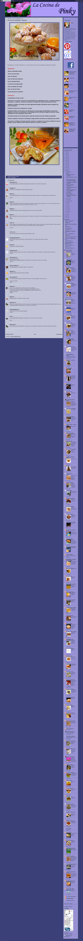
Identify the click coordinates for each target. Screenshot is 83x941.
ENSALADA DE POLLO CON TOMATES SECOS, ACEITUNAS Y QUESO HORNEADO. (71, 683)
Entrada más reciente (9, 334)
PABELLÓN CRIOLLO (73, 577)
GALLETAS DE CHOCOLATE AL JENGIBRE (74, 691)
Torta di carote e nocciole (73, 790)
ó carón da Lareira (69, 299)
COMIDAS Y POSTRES (70, 360)
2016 (66, 166)
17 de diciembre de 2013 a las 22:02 (16, 248)
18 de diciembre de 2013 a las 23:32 (16, 300)
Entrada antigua (59, 334)
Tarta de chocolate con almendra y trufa (73, 508)
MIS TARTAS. (68, 828)
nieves (11, 222)
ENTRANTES (67, 228)
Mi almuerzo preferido (73, 882)
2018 (66, 163)
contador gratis (66, 931)
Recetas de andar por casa (71, 568)
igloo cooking (69, 576)
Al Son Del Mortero (70, 728)
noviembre (68, 198)
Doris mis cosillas (13, 265)
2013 (66, 170)
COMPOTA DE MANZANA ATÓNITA (73, 593)
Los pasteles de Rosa (70, 856)
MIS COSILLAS (69, 441)
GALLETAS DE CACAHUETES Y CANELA (73, 467)
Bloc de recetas (69, 623)
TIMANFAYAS (71, 78)
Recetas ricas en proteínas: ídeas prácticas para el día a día (74, 349)
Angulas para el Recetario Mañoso (73, 742)
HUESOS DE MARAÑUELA (73, 722)
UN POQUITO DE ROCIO (71, 546)
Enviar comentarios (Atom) (15, 336)
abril (67, 208)
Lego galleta (73, 409)
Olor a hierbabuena (70, 648)
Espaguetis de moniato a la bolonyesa (73, 516)
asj (10, 316)
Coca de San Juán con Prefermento (73, 332)
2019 (66, 161)
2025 (66, 153)
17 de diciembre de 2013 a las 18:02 (16, 199)
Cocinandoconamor (70, 840)
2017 (66, 164)
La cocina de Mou (69, 615)
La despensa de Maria (70, 498)
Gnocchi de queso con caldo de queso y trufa (74, 532)
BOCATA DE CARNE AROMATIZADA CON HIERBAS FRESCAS (73, 403)
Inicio (35, 334)
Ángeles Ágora (12, 250)
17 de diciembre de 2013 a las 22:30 (16, 255)
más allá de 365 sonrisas (71, 748)
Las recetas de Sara (70, 900)
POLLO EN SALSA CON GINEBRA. (73, 642)
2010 (66, 217)
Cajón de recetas (69, 764)
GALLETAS (13, 177)
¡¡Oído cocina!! (69, 259)
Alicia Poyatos (12, 257)
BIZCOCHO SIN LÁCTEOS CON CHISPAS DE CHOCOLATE (73, 563)
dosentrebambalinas (13, 309)
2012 (66, 214)
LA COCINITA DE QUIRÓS (71, 607)
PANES (66, 235)
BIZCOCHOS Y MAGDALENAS (70, 224)
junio (67, 205)
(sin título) (71, 84)
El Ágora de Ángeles (70, 283)
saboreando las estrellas (71, 522)
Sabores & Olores (69, 482)
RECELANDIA (69, 490)
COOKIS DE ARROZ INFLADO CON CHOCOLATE (72, 72)
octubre (67, 199)
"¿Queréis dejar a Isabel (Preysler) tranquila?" (70, 733)
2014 (66, 169)
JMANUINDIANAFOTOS (70, 848)
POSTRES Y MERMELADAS (70, 238)
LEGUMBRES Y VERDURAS (70, 231)
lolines (11, 244)
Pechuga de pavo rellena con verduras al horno (74, 419)
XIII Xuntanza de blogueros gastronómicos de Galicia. (70, 357)
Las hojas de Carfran (70, 888)
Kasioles (11, 286)
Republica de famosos (70, 731)
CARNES (66, 226)
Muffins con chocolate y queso (73, 814)
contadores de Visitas (68, 906)
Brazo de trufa (73, 426)
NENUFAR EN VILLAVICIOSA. (73, 850)
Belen (11, 214)
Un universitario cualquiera (71, 864)
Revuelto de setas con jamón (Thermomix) (73, 806)
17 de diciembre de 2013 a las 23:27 (16, 269)
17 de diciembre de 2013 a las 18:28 (16, 206)
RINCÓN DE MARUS (70, 433)
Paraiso (67, 291)
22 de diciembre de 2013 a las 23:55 (16, 328)
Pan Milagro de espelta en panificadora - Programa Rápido (73, 626)
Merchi (11, 193)
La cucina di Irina (69, 788)
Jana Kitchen (68, 832)
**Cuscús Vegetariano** (73, 797)
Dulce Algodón (69, 368)
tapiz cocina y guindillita (71, 408)
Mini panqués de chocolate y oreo (74, 492)
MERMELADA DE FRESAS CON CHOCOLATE (72, 130)
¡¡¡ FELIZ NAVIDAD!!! (73, 890)
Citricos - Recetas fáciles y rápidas (73, 586)
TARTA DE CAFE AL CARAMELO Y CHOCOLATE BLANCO (74, 875)
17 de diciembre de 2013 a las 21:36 (16, 242)
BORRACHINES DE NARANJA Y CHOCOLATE (73, 774)
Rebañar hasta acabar (70, 820)
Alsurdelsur (68, 307)
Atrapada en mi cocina (70, 346)
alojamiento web (67, 936)
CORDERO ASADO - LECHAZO (73, 766)
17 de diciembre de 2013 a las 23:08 (16, 263)
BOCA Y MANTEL (69, 554)
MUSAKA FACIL (73, 547)
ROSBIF (67, 173)
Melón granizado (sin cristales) (73, 253)
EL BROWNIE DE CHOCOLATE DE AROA (73, 435)
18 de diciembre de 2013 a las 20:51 (16, 294)
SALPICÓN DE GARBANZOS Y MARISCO (73, 285)
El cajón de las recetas (70, 880)
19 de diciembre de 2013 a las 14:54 (16, 314)
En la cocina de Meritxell (71, 896)
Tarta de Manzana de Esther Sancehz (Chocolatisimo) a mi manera (73, 541)
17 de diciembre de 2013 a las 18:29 (16, 212)
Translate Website (67, 20)
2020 (66, 160)
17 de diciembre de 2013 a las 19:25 (16, 229)
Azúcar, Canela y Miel (70, 679)
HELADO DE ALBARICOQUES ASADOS (73, 293)
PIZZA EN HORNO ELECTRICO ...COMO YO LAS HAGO (73, 485)
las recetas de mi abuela (71, 599)
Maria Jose (12, 302)
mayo (67, 206)
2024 (66, 154)
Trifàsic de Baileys (69, 514)
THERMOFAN (68, 251)
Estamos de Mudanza (73, 650)
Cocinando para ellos (70, 267)
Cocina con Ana (69, 275)
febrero (67, 211)
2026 (66, 151)
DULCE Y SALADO (69, 330)
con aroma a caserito (70, 772)
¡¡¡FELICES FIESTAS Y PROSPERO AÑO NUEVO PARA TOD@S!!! (73, 759)
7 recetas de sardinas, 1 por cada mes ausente (73, 325)
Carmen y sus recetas (70, 756)
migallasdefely (69, 315)
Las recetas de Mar (69, 671)
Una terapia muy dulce (70, 697)
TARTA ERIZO (68, 192)
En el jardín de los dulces (71, 449)
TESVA (11, 296)
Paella (72, 569)
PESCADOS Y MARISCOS (70, 236)
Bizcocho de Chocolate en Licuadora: (73, 378)
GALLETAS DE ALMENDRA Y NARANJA (17, 20)
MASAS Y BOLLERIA (69, 233)
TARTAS (66, 246)
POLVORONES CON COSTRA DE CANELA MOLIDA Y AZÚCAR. (73, 444)
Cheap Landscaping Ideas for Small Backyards (71, 738)
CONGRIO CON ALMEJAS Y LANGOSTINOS (72, 123)
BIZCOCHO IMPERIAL (73, 706)
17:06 (17, 176)
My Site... (68, 465)
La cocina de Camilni (70, 416)
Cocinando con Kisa (70, 804)
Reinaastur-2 (68, 383)
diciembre (68, 171)
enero (67, 212)
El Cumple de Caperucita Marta (73, 673)
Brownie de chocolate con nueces (73, 500)
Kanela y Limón (69, 391)
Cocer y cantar (69, 780)
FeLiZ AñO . (68, 829)
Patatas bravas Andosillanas (73, 822)
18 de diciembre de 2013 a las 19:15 (16, 284)
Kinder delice (73, 392)
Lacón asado (73, 713)
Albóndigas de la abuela (73, 633)
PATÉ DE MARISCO (72, 601)
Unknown (11, 271)
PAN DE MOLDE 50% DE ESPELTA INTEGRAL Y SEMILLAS (74, 477)
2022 (66, 157)
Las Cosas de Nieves (70, 689)
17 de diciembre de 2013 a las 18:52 (16, 220)
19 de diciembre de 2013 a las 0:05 (16, 307)
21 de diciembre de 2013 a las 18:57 (16, 322)
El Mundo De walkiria (70, 736)
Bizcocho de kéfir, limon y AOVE (73, 309)
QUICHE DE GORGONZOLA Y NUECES (73, 609)
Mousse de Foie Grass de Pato (73, 617)
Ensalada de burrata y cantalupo (73, 261)
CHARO (11, 208)
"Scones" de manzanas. (73, 842)
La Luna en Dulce (69, 538)
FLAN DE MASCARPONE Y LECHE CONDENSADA (73, 270)
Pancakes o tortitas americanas (73, 451)
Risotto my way (73, 458)
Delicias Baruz (12, 182)
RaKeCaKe (68, 796)
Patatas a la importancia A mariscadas (73, 317)
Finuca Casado (12, 277)
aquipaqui (12, 188)
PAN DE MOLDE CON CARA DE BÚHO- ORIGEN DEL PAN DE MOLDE (74, 859)
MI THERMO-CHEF (69, 898)
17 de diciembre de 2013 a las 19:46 (16, 235)
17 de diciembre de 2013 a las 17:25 (16, 191)
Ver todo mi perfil (68, 41)
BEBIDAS (67, 222)
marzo (67, 209)
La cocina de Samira (70, 506)
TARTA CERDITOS (69, 193)
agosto (67, 202)
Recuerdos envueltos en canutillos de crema (73, 751)
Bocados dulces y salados (71, 631)
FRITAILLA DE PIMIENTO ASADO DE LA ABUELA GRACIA (73, 278)
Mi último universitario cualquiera (73, 866)
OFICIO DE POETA (73, 385)
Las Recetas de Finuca (70, 740)
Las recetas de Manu (70, 338)
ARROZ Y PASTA (68, 221)
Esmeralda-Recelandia (14, 237)
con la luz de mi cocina (70, 720)
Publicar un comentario (11, 330)
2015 (66, 167)
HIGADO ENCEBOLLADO (74, 340)
